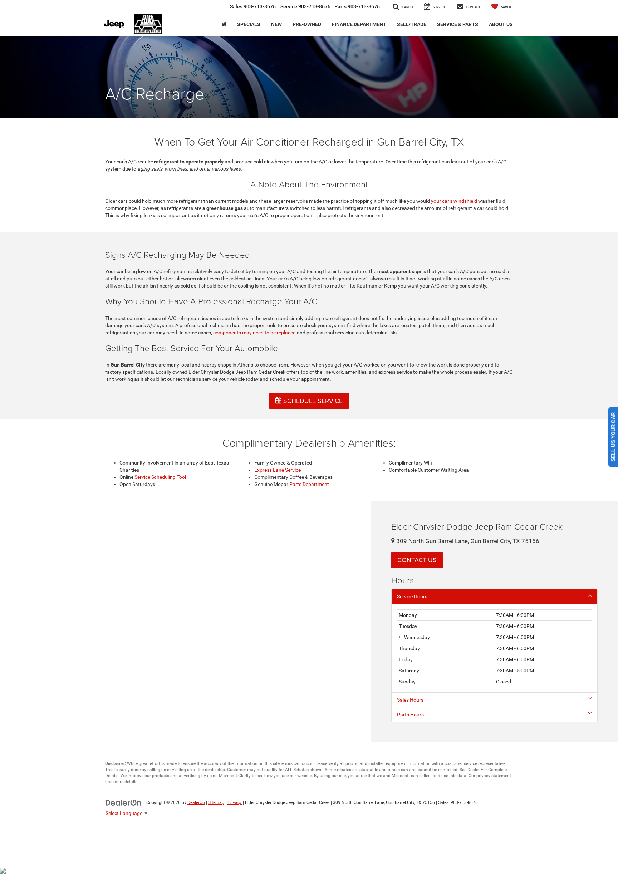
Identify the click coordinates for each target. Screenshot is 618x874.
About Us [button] (501, 24)
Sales (253, 6)
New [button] (276, 24)
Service (305, 6)
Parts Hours (410, 714)
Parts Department (309, 484)
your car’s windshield (454, 201)
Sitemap (216, 802)
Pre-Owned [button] (307, 24)
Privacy (234, 802)
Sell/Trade (411, 24)
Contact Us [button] (417, 559)
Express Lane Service (277, 470)
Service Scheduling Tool (160, 477)
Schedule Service (312, 400)
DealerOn (196, 802)
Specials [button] (248, 24)
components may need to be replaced (254, 332)
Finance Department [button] (359, 24)
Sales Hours (410, 700)
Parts (357, 6)
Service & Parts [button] (457, 24)
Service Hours (412, 596)
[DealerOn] (123, 802)
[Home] (224, 24)
